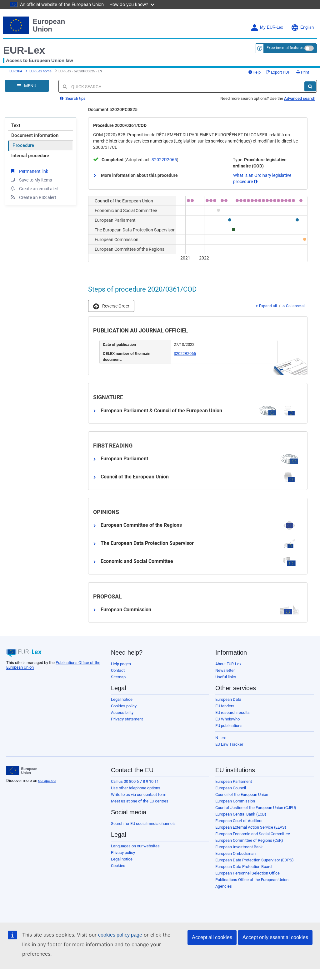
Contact (118, 670)
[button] (111, 306)
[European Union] (21, 770)
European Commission (235, 801)
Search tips (75, 98)
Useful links (225, 677)
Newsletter (225, 670)
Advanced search (299, 98)
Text (15, 125)
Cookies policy (124, 706)
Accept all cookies (212, 937)
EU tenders (224, 706)
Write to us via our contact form (138, 794)
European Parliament (233, 781)
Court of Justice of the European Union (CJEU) (255, 807)
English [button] (307, 27)
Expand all (267, 306)
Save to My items (35, 179)
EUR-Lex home (40, 71)
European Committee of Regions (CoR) (249, 840)
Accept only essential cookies (275, 937)
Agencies (223, 886)
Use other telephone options (135, 788)
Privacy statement (127, 719)
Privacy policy (123, 852)
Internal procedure (30, 155)
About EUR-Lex (228, 663)
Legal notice (121, 699)
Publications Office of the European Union (251, 879)
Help (256, 72)
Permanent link (33, 171)
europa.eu (47, 780)
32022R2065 (164, 159)
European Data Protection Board (243, 866)
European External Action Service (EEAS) (250, 827)
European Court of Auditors (238, 820)
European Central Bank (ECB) (240, 814)
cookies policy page (120, 935)
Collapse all (295, 306)
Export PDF (280, 72)
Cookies (118, 865)
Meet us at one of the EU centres (139, 801)
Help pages (121, 663)
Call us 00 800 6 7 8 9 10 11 (135, 781)
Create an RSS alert (37, 197)
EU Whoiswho (227, 719)
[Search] (310, 86)
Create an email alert (39, 188)
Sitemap (118, 677)
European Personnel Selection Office (247, 873)
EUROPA (15, 71)
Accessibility (122, 712)
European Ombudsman (235, 853)
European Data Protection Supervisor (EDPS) (254, 860)
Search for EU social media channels (143, 823)
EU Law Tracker (229, 744)
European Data (228, 699)
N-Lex (220, 737)
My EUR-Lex (271, 27)
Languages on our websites (135, 846)
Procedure (23, 145)
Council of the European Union (241, 794)
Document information (34, 135)
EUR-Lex (24, 50)
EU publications (228, 725)
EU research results (232, 712)
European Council (230, 788)
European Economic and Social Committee (252, 833)
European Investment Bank (239, 847)
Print (304, 72)
